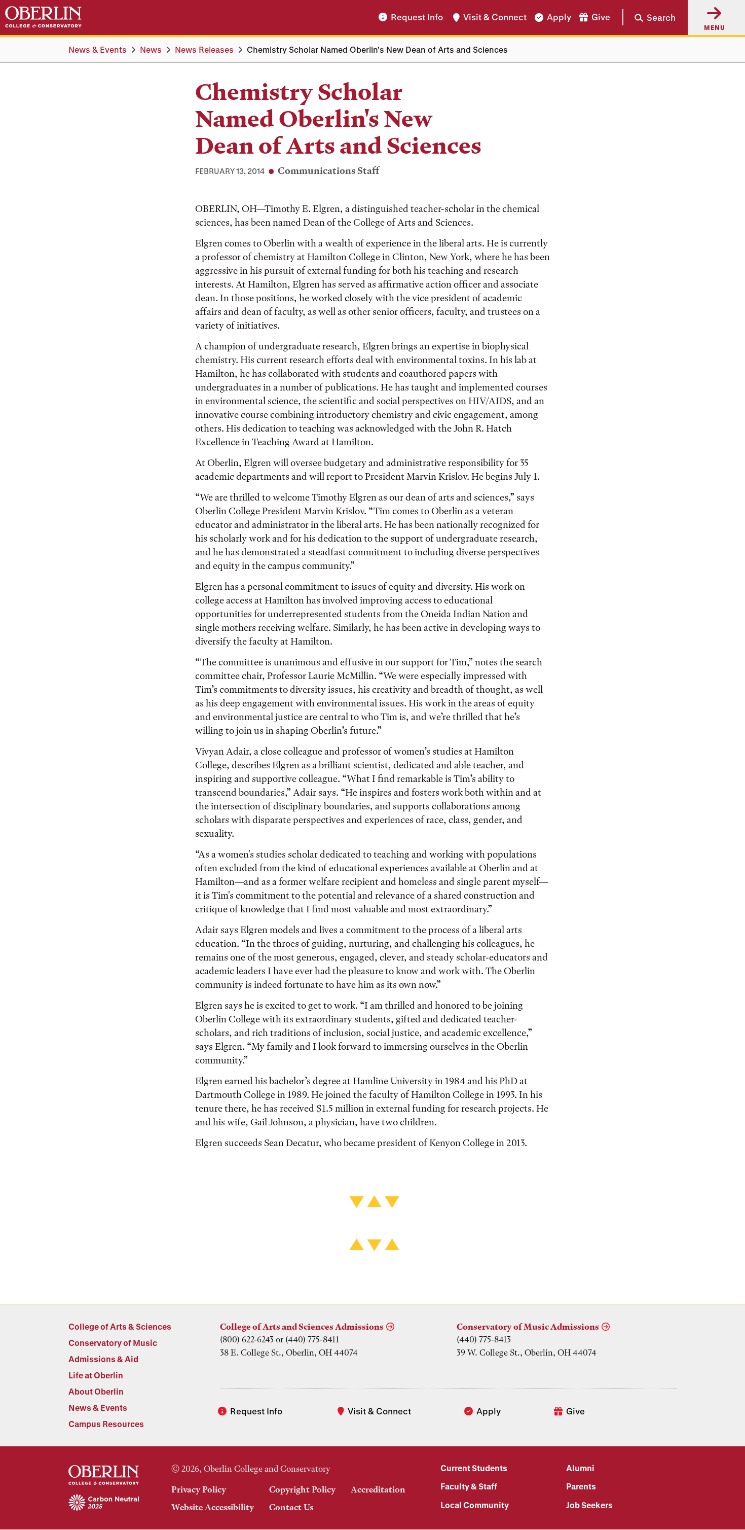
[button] (649, 17)
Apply (559, 17)
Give (600, 17)
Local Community (474, 1505)
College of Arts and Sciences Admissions (302, 1327)
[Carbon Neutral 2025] (103, 1503)
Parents (581, 1486)
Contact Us (291, 1507)
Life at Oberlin (95, 1375)
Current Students (473, 1468)
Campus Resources (106, 1424)
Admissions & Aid (103, 1359)
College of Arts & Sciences (119, 1326)
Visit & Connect (495, 17)
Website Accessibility (212, 1507)
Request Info (417, 17)
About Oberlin (96, 1391)
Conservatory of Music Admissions (528, 1327)
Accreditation (378, 1489)
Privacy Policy (198, 1489)
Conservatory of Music (112, 1342)
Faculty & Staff (468, 1486)
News (151, 49)
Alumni (580, 1468)
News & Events (97, 49)
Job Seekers (589, 1505)
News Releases (204, 49)
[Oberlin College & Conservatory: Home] (43, 17)
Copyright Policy (302, 1489)
